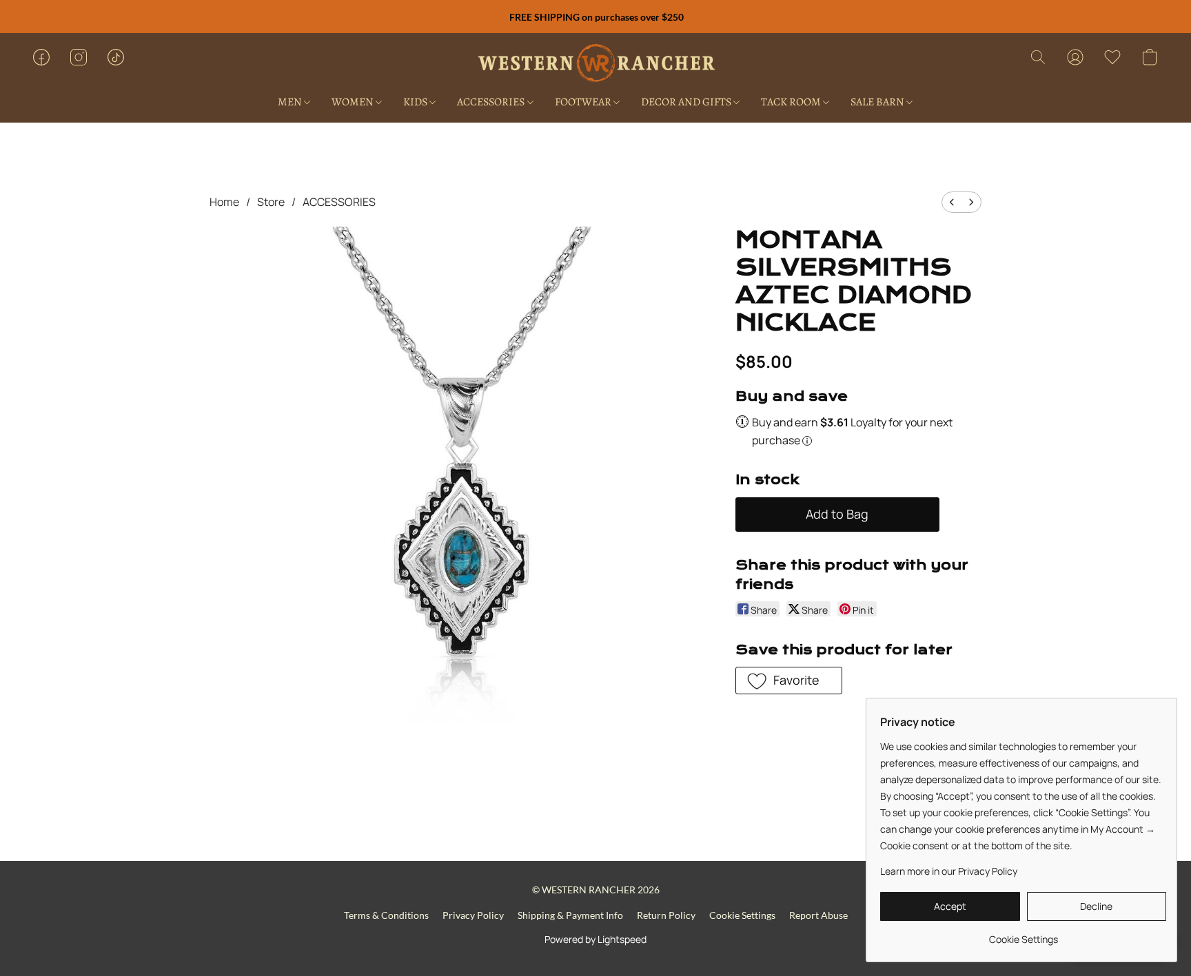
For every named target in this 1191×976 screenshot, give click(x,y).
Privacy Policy (473, 915)
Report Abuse (818, 915)
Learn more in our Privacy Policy (948, 871)
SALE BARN (878, 102)
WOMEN (354, 102)
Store (271, 201)
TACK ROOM (792, 102)
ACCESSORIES (492, 102)
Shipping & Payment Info (570, 915)
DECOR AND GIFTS (687, 102)
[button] (596, 64)
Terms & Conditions (386, 915)
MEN (291, 102)
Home (224, 201)
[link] (1023, 934)
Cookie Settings (742, 915)
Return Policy (666, 915)
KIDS (416, 102)
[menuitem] (951, 202)
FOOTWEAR (584, 102)
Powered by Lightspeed (595, 939)
